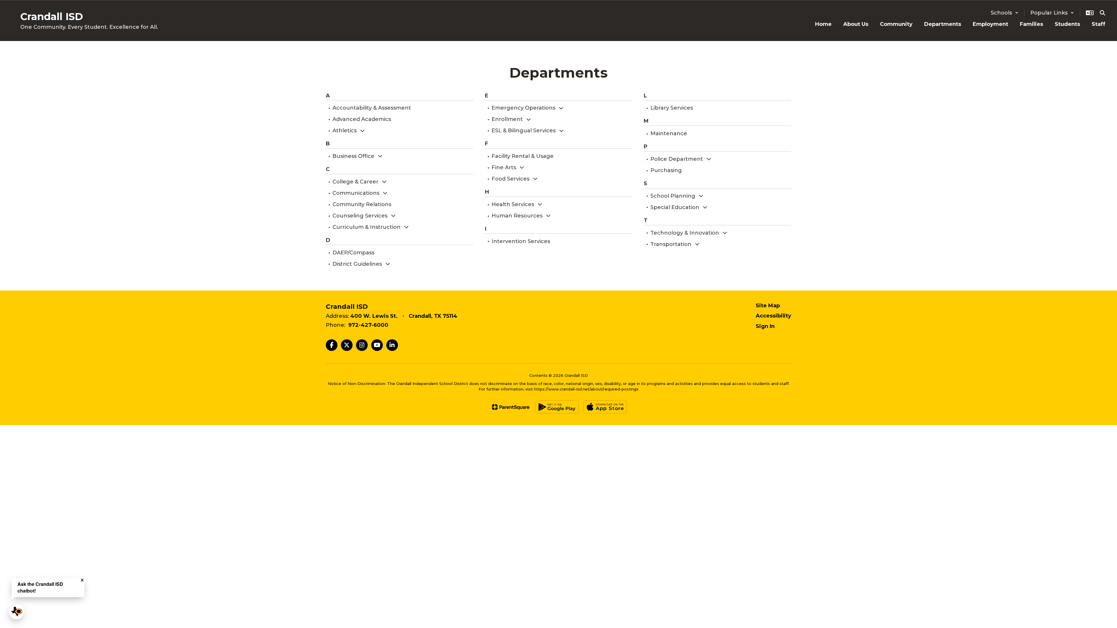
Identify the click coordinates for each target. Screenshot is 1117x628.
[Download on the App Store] (605, 406)
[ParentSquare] (510, 407)
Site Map (768, 305)
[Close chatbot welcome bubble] (82, 580)
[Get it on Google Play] (557, 406)
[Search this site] (1102, 13)
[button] (1004, 13)
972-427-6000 (368, 325)
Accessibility (773, 316)
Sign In (765, 326)
